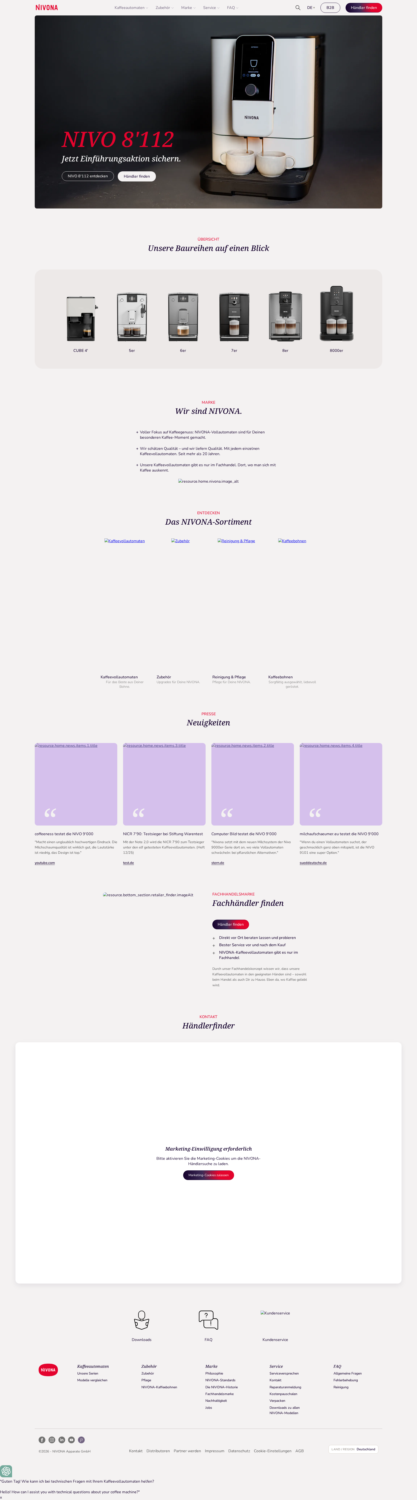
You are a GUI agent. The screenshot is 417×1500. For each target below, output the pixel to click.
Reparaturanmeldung (285, 1387)
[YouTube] (71, 1440)
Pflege (146, 1380)
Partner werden (187, 1451)
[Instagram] (52, 1440)
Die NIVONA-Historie (221, 1387)
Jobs (208, 1407)
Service (209, 7)
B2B (330, 7)
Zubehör (163, 7)
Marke (186, 7)
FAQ (231, 7)
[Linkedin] (61, 1440)
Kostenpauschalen (283, 1394)
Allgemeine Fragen (348, 1373)
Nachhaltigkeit (216, 1400)
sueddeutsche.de (313, 862)
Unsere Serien (87, 1373)
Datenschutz (239, 1451)
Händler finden (137, 176)
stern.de (217, 862)
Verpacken (277, 1400)
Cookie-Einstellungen (273, 1451)
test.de (128, 862)
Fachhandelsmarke (219, 1394)
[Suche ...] (298, 8)
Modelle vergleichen (92, 1380)
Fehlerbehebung (346, 1380)
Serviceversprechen (284, 1373)
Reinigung (341, 1387)
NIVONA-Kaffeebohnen (159, 1387)
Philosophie (214, 1373)
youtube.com (45, 862)
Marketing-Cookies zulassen (208, 1175)
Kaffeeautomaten (130, 7)
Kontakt (275, 1380)
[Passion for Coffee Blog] (81, 1440)
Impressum (214, 1451)
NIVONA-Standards (220, 1380)
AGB (299, 1451)
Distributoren (158, 1451)
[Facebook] (42, 1440)
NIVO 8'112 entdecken (88, 176)
